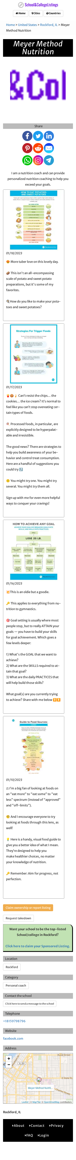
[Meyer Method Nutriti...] (39, 1079)
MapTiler (36, 1101)
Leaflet (25, 1101)
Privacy (57, 1126)
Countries (54, 13)
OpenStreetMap (51, 1101)
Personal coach (16, 985)
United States (27, 25)
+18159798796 (14, 1021)
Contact (38, 1126)
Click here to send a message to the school (29, 1003)
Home (22, 13)
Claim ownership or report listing (28, 908)
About (19, 1126)
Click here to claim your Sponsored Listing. (37, 946)
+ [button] (8, 1058)
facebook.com (13, 1038)
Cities (36, 13)
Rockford (12, 967)
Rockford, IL (49, 25)
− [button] (8, 1064)
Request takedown (18, 918)
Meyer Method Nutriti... (40, 1087)
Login (44, 1135)
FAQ (29, 1135)
